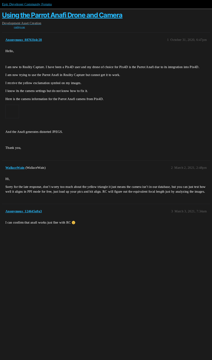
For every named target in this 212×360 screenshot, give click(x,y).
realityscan (19, 27)
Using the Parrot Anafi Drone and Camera (62, 15)
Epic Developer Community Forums (27, 4)
